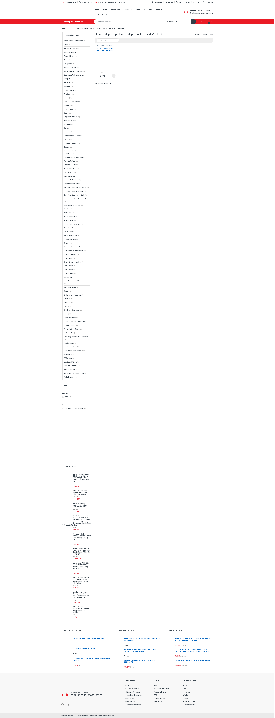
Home (97, 9)
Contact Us (102, 14)
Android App (158, 2)
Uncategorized (73, 52)
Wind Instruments (74, 48)
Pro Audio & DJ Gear (76, 79)
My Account (209, 2)
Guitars (127, 9)
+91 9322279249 (70, 2)
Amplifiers (148, 9)
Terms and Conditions (133, 421)
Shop (197, 2)
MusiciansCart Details (161, 405)
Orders (185, 414)
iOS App (170, 2)
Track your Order (189, 417)
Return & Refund (131, 414)
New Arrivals (115, 9)
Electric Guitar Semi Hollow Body (105, 46)
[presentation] (212, 335)
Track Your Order (184, 2)
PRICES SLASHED (74, 45)
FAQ (155, 411)
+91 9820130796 (86, 2)
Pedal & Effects (74, 76)
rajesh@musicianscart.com (107, 2)
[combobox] (130, 21)
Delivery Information (132, 405)
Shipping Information (132, 408)
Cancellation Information (133, 411)
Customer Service (189, 421)
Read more (114, 76)
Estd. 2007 (122, 2)
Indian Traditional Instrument (77, 41)
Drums (137, 9)
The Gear (72, 56)
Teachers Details (160, 408)
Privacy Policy (130, 417)
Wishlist (185, 411)
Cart (184, 405)
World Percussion (75, 72)
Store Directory (159, 414)
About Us (159, 9)
